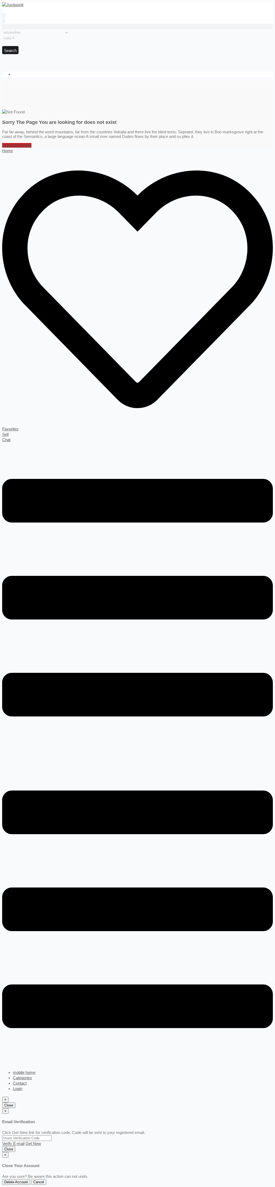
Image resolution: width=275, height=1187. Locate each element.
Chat (6, 439)
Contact (20, 1083)
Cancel (38, 1182)
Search (10, 50)
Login (17, 1088)
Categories (22, 1077)
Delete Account (16, 1182)
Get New (33, 1143)
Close (8, 1105)
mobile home (24, 1072)
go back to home (16, 145)
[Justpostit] (12, 4)
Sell (5, 434)
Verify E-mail (13, 1143)
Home (7, 150)
